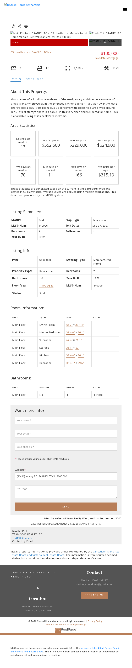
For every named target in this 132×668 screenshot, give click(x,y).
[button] (37, 587)
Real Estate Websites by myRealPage (66, 624)
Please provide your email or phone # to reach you (42, 458)
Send (65, 506)
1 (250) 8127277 (22, 537)
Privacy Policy (95, 621)
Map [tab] (40, 79)
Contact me (94, 595)
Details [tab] (15, 79)
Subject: (19, 469)
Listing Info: (20, 250)
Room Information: (27, 307)
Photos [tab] (29, 79)
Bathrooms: (20, 378)
